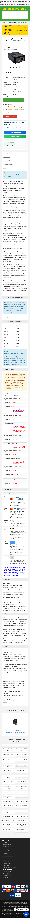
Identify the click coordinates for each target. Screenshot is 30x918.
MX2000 (6, 343)
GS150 (17, 331)
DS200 (5, 328)
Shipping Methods (7, 871)
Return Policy (6, 865)
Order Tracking (6, 873)
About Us (5, 842)
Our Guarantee (6, 846)
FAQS (4, 168)
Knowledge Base (6, 861)
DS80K (17, 328)
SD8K (17, 346)
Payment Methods (7, 875)
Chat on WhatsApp (16, 136)
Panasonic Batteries (11, 22)
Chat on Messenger (16, 132)
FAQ (4, 858)
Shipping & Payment (8, 161)
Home (4, 22)
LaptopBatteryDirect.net (16, 902)
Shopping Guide (6, 863)
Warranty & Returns (8, 164)
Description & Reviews (9, 154)
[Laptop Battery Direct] (15, 9)
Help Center (5, 859)
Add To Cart (10, 117)
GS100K (6, 331)
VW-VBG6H (6, 317)
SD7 (5, 346)
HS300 (5, 340)
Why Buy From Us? (7, 844)
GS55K (17, 334)
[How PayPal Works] (15, 895)
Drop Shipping (6, 877)
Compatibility (6, 157)
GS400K (6, 334)
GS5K (5, 337)
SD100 (17, 343)
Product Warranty (7, 848)
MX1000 (18, 340)
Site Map (5, 853)
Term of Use (5, 851)
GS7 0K (17, 337)
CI (16, 326)
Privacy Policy (6, 850)
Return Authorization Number (9, 867)
